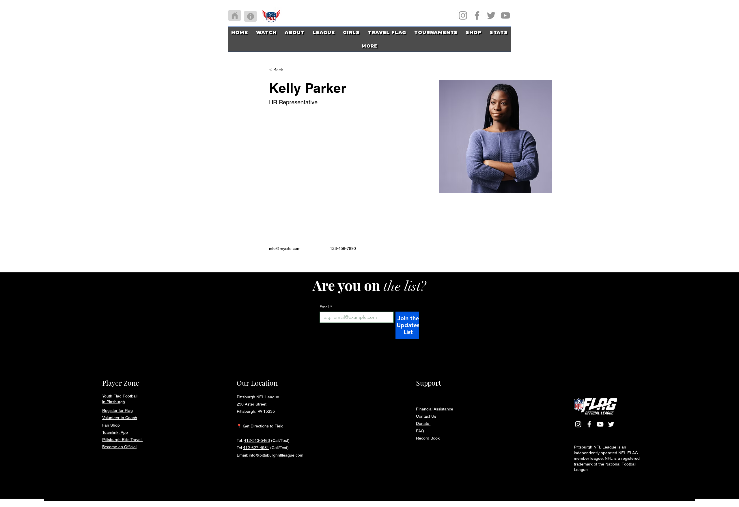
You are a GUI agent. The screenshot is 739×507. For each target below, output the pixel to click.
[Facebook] (477, 15)
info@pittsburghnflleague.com (276, 455)
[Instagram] (463, 15)
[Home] (234, 15)
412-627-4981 (256, 447)
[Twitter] (491, 15)
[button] (351, 32)
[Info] (250, 16)
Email (326, 306)
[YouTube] (505, 15)
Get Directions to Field (263, 426)
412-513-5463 (257, 440)
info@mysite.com (285, 248)
